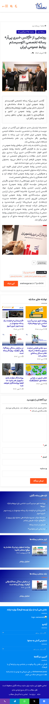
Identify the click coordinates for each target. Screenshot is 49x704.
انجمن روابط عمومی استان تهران (35, 276)
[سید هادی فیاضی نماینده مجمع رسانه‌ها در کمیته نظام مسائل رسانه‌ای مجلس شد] (36, 339)
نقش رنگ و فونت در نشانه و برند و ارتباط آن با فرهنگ (27, 666)
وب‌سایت (43, 468)
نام (45, 445)
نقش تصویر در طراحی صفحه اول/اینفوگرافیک (38, 379)
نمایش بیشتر (25, 561)
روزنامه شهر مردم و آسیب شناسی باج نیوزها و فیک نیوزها (37, 323)
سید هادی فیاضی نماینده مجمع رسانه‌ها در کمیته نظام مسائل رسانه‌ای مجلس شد (37, 351)
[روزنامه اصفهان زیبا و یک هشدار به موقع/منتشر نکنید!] (39, 551)
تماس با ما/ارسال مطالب (18, 694)
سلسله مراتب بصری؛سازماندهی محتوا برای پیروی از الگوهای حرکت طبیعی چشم (25, 519)
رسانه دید (35, 26)
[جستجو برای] (11, 7)
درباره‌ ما (32, 694)
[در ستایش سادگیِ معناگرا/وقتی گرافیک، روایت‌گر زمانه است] (12, 339)
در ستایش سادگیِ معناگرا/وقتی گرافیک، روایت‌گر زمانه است (13, 350)
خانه (43, 26)
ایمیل (44, 457)
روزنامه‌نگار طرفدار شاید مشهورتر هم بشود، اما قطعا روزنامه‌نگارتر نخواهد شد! (13, 381)
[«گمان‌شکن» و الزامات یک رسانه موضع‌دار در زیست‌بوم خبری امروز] (12, 312)
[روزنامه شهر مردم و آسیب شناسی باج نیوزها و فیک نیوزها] (36, 312)
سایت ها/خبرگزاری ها (26, 31)
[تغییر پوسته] (16, 7)
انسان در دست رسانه (37, 524)
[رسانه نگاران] (41, 6)
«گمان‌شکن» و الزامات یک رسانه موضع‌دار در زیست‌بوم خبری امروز (13, 323)
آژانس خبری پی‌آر (29, 272)
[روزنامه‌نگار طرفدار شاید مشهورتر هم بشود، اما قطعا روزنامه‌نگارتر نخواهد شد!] (12, 369)
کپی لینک (11, 283)
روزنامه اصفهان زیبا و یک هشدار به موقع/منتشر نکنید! (17, 549)
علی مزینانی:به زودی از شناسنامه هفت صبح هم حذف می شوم (26, 673)
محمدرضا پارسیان (16, 276)
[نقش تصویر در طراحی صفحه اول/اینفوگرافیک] (36, 369)
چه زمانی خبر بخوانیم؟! (36, 529)
